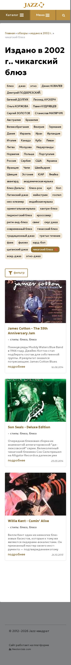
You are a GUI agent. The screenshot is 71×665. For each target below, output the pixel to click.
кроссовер (44, 215)
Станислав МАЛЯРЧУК (49, 113)
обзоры (22, 33)
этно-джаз (33, 256)
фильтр (19, 272)
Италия (11, 140)
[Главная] (35, 5)
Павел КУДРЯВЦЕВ (44, 106)
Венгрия (39, 127)
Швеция (12, 174)
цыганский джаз (17, 249)
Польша (29, 154)
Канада (26, 140)
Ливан (50, 140)
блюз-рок (35, 188)
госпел (56, 195)
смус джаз (51, 222)
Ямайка (53, 174)
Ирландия (53, 133)
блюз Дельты (15, 188)
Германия (55, 127)
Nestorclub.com (21, 649)
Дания (11, 133)
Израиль (25, 133)
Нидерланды (45, 147)
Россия (11, 160)
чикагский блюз (43, 249)
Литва (11, 147)
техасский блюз (47, 229)
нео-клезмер (15, 201)
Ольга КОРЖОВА (17, 106)
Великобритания (18, 127)
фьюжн (23, 242)
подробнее (16, 366)
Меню (41, 15)
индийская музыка (41, 201)
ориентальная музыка (21, 208)
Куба (38, 140)
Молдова (26, 147)
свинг (36, 222)
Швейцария (42, 167)
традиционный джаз (21, 236)
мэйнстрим (40, 195)
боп (58, 188)
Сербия (26, 160)
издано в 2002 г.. (41, 33)
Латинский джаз (17, 195)
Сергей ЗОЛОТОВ (18, 113)
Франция (13, 167)
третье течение (49, 236)
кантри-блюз (48, 208)
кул (49, 188)
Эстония (27, 174)
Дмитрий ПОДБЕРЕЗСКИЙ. (24, 92)
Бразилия (32, 120)
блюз (10, 86)
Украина (52, 160)
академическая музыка (38, 181)
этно (33, 86)
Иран (39, 133)
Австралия (14, 120)
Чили (26, 167)
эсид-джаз (14, 256)
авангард (13, 181)
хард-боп (39, 242)
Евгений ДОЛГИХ (17, 99)
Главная (10, 33)
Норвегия (13, 154)
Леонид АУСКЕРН (44, 99)
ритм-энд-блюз (17, 222)
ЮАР (41, 174)
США (39, 160)
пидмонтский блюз (19, 215)
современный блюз (19, 229)
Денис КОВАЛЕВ (52, 86)
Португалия (46, 154)
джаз (22, 86)
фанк (10, 242)
